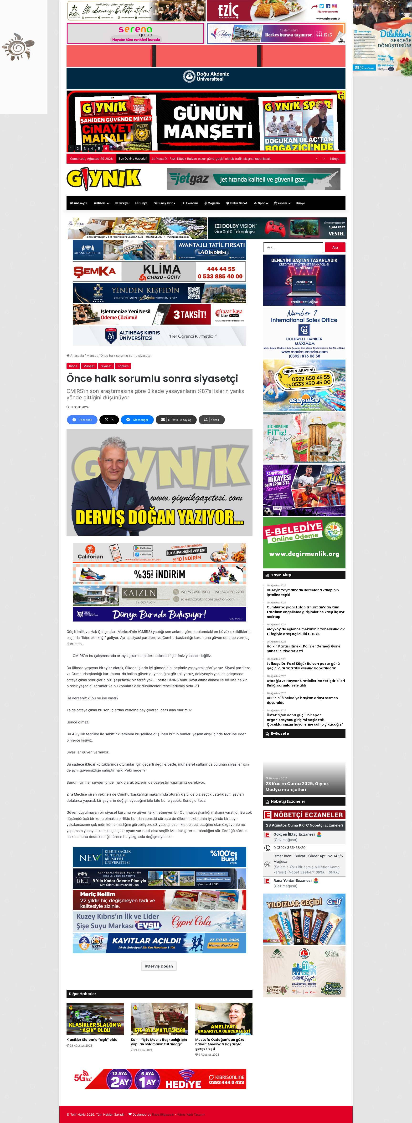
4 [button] (92, 148)
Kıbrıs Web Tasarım (191, 1114)
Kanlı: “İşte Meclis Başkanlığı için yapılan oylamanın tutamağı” (159, 1042)
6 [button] (106, 148)
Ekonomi (191, 203)
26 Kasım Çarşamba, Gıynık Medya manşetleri (296, 786)
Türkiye (123, 203)
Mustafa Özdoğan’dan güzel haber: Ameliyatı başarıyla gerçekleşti (220, 1044)
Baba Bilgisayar (163, 1114)
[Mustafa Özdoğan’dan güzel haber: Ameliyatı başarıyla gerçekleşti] (223, 1019)
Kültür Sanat (238, 203)
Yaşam (282, 203)
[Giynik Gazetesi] (104, 179)
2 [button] (78, 148)
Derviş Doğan (160, 966)
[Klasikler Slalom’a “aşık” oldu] (95, 1019)
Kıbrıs (101, 203)
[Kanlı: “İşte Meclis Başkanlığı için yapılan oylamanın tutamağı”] (159, 1019)
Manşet (92, 355)
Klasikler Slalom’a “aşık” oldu (92, 1039)
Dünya (142, 203)
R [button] (99, 148)
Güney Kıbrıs (166, 203)
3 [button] (85, 148)
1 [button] (71, 148)
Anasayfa (80, 203)
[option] (304, 768)
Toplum (123, 366)
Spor (261, 203)
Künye (335, 158)
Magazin (213, 203)
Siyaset (106, 366)
